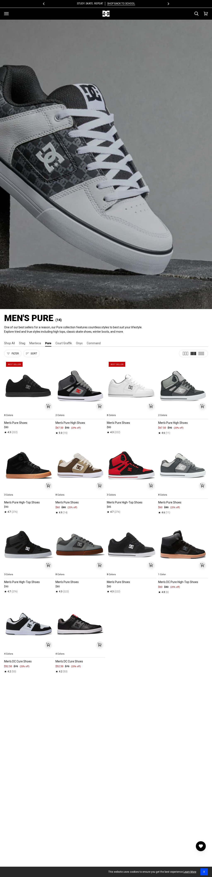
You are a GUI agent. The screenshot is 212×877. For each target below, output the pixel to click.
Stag (22, 343)
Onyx (79, 343)
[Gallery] (29, 386)
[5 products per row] (201, 353)
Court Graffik (63, 343)
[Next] (168, 3)
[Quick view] (48, 406)
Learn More (189, 871)
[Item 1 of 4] (29, 386)
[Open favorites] (201, 846)
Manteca (35, 343)
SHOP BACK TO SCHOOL (121, 3)
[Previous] (44, 3)
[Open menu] (6, 13)
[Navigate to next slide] (50, 410)
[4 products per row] (193, 353)
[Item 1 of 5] (80, 386)
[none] (29, 410)
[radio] (10, 410)
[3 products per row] (185, 353)
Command (94, 343)
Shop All (9, 343)
